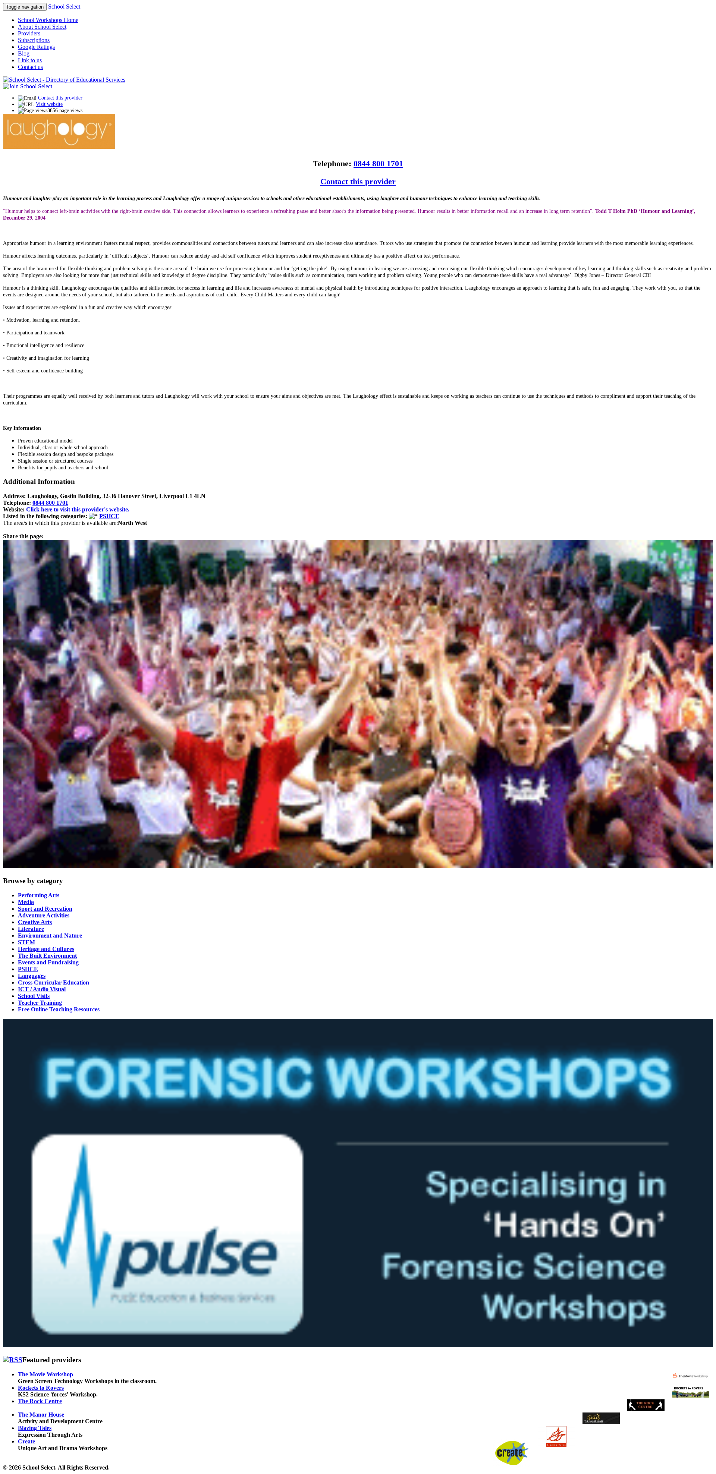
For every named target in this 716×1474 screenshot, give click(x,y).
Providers (29, 33)
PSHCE (109, 516)
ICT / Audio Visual (42, 989)
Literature (31, 929)
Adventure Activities (43, 915)
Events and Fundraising (48, 962)
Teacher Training (40, 1002)
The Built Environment (47, 955)
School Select (64, 6)
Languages (31, 976)
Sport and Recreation (45, 908)
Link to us (30, 60)
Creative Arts (35, 922)
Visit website (49, 104)
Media (26, 902)
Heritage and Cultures (46, 949)
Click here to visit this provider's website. (77, 509)
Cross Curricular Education (53, 982)
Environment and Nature (50, 935)
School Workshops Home (48, 20)
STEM (26, 942)
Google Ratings (36, 47)
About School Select (42, 26)
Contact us (30, 67)
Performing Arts (38, 895)
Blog (23, 53)
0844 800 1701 (378, 163)
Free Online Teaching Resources (59, 1009)
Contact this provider (60, 98)
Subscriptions (34, 40)
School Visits (34, 996)
